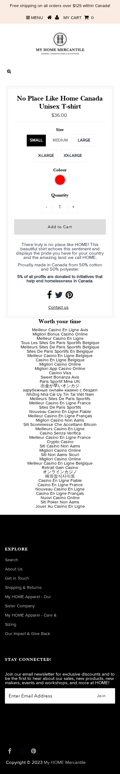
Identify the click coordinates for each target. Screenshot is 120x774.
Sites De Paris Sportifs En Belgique (60, 351)
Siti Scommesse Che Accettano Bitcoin (60, 425)
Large (84, 140)
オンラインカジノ (60, 472)
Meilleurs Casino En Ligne (60, 429)
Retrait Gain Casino (60, 468)
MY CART (78, 18)
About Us (14, 569)
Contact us (58, 307)
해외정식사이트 (60, 476)
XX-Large (73, 156)
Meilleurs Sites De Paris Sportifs (60, 399)
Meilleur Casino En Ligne (60, 338)
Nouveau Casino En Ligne (60, 489)
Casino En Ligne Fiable (60, 480)
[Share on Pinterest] (69, 297)
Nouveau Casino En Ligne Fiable (60, 412)
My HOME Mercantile (65, 762)
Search (11, 560)
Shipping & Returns (23, 587)
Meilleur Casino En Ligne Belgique (60, 356)
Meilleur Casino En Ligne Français (60, 416)
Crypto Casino (60, 442)
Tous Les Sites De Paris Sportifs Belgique (60, 343)
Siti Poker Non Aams (60, 502)
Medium (60, 140)
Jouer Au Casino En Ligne (60, 506)
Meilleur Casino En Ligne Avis (60, 330)
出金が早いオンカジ (60, 386)
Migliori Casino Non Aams (60, 420)
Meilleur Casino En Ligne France (60, 403)
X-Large (46, 156)
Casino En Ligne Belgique (60, 360)
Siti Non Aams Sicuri (60, 455)
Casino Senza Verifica (60, 433)
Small (36, 140)
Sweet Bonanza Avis (60, 377)
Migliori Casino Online (60, 364)
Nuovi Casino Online (60, 498)
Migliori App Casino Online (60, 369)
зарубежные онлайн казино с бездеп (60, 390)
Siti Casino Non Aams (60, 446)
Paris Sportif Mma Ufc (60, 381)
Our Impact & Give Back (27, 634)
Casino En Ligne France (60, 485)
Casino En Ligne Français (60, 493)
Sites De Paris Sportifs (60, 407)
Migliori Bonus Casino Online (60, 334)
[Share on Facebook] (49, 297)
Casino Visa (60, 373)
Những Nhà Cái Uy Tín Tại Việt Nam (60, 394)
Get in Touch (17, 578)
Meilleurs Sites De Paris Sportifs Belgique (60, 347)
